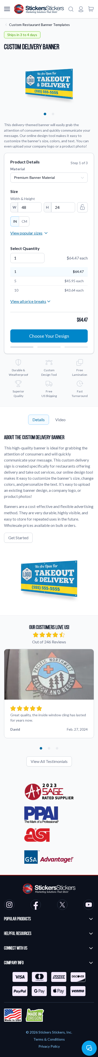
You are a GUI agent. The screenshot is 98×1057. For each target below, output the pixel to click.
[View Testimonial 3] (57, 748)
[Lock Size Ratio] (82, 207)
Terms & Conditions (49, 1039)
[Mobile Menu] (7, 9)
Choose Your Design (49, 336)
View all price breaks (28, 301)
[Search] (71, 9)
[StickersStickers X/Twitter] (62, 905)
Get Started (18, 537)
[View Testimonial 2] (49, 748)
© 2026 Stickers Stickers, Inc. (49, 1032)
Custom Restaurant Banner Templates (39, 24)
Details (38, 419)
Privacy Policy (49, 1046)
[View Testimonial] (45, 114)
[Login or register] (81, 9)
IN (15, 221)
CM (24, 221)
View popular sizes (26, 233)
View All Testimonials (49, 761)
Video (60, 419)
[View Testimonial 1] (41, 748)
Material (17, 169)
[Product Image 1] (53, 114)
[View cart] (91, 9)
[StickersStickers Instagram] (9, 905)
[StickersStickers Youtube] (88, 905)
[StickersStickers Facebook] (35, 905)
